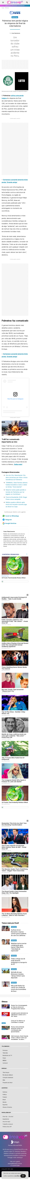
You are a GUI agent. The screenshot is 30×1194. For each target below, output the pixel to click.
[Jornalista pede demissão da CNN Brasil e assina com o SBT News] (6, 1014)
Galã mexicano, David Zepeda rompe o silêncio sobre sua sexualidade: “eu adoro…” (19, 1037)
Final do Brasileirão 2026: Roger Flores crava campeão (16, 498)
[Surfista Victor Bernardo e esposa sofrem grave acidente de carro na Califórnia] (6, 928)
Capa (3, 8)
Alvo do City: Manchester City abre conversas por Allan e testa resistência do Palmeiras (16, 477)
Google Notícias (10, 523)
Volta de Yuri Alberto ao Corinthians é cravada (18, 1021)
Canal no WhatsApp (12, 516)
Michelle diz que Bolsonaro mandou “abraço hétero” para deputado (18, 975)
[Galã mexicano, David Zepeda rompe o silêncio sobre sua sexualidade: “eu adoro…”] (6, 1037)
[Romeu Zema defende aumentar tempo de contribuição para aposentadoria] (6, 1028)
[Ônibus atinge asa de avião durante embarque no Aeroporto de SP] (6, 957)
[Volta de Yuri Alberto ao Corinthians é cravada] (6, 1022)
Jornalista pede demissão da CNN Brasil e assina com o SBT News (19, 1014)
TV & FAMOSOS (5, 1046)
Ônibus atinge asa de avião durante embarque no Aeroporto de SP (19, 961)
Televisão (4, 1007)
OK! (23, 1176)
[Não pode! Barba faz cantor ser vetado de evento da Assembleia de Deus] (6, 984)
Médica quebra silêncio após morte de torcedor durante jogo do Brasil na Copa (16, 504)
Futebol (3, 1023)
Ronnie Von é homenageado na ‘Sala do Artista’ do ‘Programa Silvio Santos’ (19, 1007)
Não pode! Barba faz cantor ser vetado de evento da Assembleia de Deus (18, 988)
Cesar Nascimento (16, 33)
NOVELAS (4, 1068)
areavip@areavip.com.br (15, 1163)
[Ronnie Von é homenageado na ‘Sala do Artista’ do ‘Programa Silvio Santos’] (6, 1006)
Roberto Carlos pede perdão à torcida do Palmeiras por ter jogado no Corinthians (16, 492)
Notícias (7, 8)
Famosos (4, 1038)
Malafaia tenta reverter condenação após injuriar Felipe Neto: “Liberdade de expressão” (18, 947)
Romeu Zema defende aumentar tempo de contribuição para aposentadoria (17, 1029)
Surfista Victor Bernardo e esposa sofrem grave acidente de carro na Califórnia (18, 932)
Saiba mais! (18, 464)
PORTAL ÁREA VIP (6, 1112)
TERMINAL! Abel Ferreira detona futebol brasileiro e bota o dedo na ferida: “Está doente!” (16, 485)
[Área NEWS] (15, 13)
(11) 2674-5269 (15, 1165)
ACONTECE (4, 1088)
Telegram (8, 520)
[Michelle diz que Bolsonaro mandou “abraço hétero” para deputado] (6, 970)
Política (3, 1029)
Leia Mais (17, 1176)
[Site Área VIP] (15, 2)
